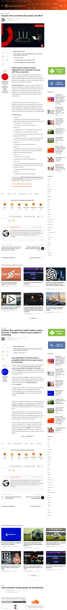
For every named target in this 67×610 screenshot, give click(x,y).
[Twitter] (59, 1)
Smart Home (50, 222)
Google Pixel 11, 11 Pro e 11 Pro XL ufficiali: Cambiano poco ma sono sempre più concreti (60, 167)
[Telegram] (15, 20)
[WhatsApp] (10, 20)
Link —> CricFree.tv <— (20, 352)
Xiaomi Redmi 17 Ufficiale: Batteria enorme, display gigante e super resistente (59, 121)
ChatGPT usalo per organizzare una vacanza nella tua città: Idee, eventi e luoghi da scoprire (55, 284)
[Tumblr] (12, 20)
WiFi (31, 193)
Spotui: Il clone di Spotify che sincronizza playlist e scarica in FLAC (33, 567)
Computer (50, 189)
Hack (15, 193)
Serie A (32, 443)
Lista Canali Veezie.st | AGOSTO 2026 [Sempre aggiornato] (10, 307)
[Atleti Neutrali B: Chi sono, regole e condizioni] (51, 159)
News (49, 211)
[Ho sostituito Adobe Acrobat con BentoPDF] (33, 274)
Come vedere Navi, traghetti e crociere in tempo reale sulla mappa (55, 308)
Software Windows (6, 13)
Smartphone (50, 224)
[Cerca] (65, 6)
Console (49, 191)
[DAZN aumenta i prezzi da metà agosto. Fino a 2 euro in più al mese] (11, 557)
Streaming (50, 237)
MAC (48, 206)
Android (49, 179)
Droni (49, 194)
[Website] (42, 239)
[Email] (16, 20)
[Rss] (65, 1)
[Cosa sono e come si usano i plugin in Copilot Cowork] (11, 274)
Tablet (49, 239)
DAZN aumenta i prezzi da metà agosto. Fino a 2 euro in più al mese (10, 567)
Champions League (17, 443)
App (48, 181)
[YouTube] (63, 1)
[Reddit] (13, 20)
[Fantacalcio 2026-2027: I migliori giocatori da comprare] (5, 371)
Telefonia (49, 244)
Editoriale (49, 196)
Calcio (9, 443)
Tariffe (49, 242)
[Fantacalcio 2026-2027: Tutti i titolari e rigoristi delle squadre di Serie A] (51, 131)
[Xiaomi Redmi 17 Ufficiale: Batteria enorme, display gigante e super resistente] (51, 122)
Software (49, 229)
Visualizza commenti (35, 257)
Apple (49, 184)
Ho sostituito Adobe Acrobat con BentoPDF (33, 283)
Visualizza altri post (38, 227)
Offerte (49, 214)
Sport (49, 234)
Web (48, 249)
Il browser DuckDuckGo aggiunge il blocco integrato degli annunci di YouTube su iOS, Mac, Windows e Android (33, 309)
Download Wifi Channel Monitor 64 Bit (25, 62)
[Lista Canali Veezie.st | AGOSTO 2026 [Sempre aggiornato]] (11, 299)
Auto (48, 186)
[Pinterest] (60, 1)
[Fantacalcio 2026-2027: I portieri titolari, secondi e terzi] (51, 140)
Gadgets (49, 199)
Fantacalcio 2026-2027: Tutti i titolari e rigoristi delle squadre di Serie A (33, 544)
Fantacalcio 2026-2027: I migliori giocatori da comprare (5, 379)
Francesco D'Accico (10, 18)
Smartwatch (50, 227)
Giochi (49, 201)
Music (49, 209)
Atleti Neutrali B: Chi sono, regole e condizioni (60, 159)
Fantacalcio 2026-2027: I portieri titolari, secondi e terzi (55, 543)
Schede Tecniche (51, 219)
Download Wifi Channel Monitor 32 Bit (25, 60)
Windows (37, 193)
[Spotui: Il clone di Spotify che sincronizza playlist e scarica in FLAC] (33, 557)
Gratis (26, 443)
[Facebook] (57, 1)
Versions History (19, 57)
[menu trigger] (2, 6)
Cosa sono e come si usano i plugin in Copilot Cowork (9, 283)
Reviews (49, 217)
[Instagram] (62, 1)
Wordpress (50, 255)
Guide (9, 193)
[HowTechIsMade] (15, 6)
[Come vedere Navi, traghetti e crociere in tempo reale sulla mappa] (56, 299)
